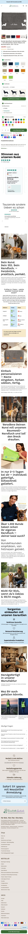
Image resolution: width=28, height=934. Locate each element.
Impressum (3, 915)
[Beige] (11, 120)
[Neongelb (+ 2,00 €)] (3, 125)
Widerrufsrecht (4, 904)
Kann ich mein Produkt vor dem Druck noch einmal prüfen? (13, 735)
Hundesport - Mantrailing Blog (7, 842)
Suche (2, 838)
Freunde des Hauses (5, 850)
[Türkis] (11, 122)
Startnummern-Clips (5, 889)
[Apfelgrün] (24, 120)
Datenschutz (3, 902)
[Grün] (21, 120)
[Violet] (13, 122)
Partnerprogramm (5, 848)
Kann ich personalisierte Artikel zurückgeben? (12, 745)
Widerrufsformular (5, 917)
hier (17, 771)
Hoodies (3, 881)
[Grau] (8, 120)
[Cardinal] (3, 122)
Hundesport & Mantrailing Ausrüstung (9, 874)
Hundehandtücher (5, 887)
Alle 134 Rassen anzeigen (13, 98)
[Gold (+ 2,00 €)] (13, 125)
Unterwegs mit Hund (5, 878)
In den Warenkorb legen (18, 130)
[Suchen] (23, 5)
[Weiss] (3, 120)
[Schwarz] (6, 120)
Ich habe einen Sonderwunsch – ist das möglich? (12, 748)
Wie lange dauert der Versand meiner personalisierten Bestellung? (10, 742)
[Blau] (19, 120)
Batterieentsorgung (5, 913)
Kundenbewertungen (5, 844)
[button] (3, 221)
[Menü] (1, 5)
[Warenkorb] (26, 5)
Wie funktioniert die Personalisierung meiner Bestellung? (11, 731)
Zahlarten (3, 909)
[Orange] (21, 122)
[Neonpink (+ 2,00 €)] (6, 125)
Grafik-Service (4, 846)
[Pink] (16, 122)
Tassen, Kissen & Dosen (6, 876)
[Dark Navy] (16, 120)
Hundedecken (4, 885)
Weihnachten (4, 866)
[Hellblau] (8, 122)
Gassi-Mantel (4, 870)
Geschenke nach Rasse (6, 840)
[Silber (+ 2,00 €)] (9, 125)
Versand (3, 907)
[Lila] (6, 122)
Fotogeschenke (4, 883)
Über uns (3, 835)
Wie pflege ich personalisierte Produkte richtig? (12, 738)
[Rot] (19, 122)
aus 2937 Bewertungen (14, 211)
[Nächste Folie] (25, 708)
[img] (14, 210)
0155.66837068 (7, 762)
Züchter (2, 911)
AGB (2, 900)
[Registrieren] (24, 801)
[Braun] (13, 120)
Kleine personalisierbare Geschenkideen (9, 872)
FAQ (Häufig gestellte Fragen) (7, 853)
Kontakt (2, 898)
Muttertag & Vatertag (5, 861)
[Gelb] (24, 122)
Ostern (2, 863)
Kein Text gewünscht (8, 112)
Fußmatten (3, 868)
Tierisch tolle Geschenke (11, 928)
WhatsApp (21, 762)
